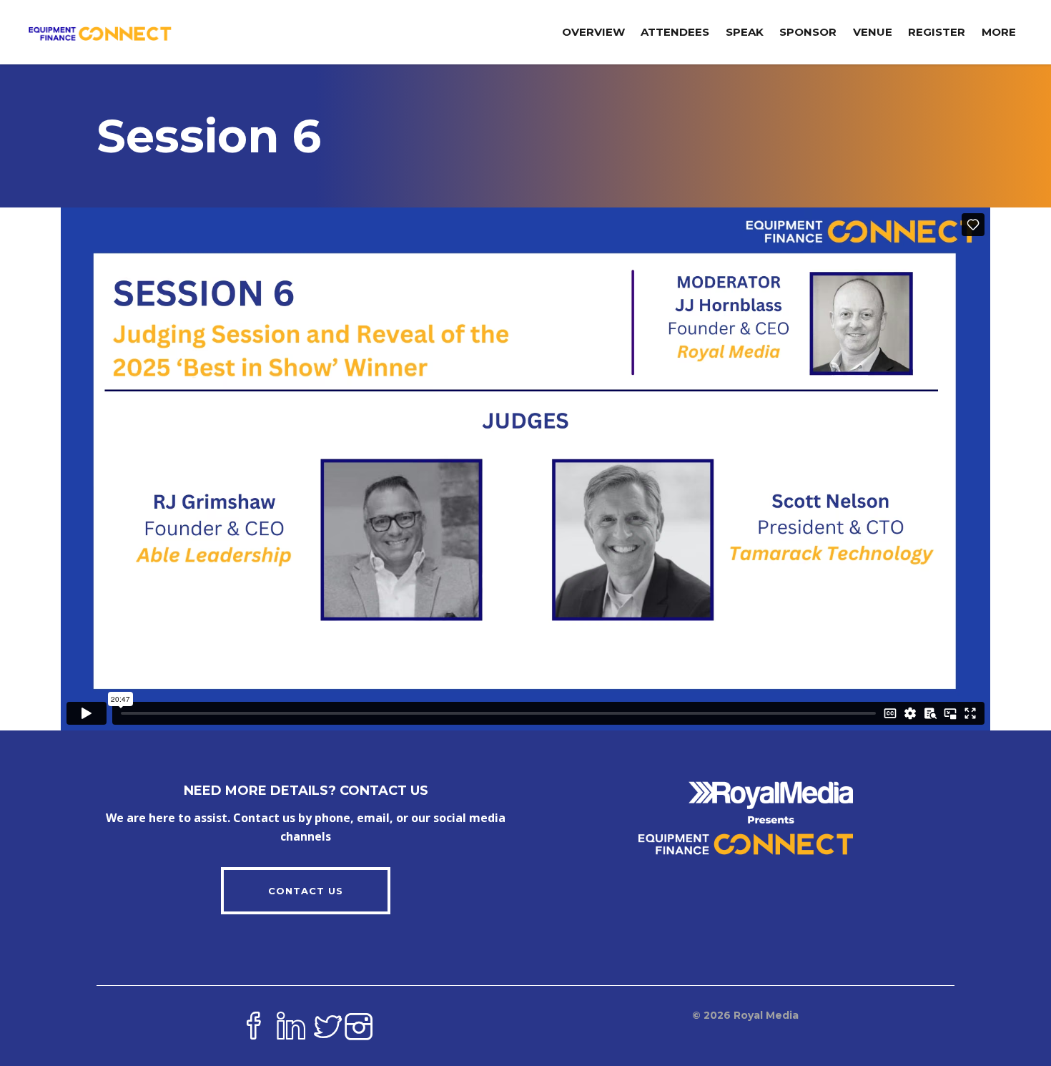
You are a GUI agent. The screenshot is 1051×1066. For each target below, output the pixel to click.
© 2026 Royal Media (745, 1015)
